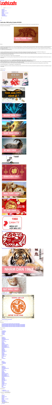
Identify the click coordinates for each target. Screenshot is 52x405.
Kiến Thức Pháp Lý (4, 15)
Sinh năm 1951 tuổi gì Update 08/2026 (7, 102)
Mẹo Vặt (3, 377)
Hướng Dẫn (3, 343)
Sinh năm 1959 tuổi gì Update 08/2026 (7, 215)
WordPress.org (4, 363)
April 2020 (3, 334)
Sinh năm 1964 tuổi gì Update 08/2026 (7, 319)
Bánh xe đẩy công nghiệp (5, 390)
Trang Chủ (3, 9)
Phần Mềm (3, 350)
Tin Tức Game (4, 356)
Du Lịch (3, 340)
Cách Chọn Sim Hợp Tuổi (5, 339)
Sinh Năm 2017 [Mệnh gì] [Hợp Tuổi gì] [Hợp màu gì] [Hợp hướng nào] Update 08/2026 (13, 324)
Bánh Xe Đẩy (4, 366)
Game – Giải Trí (4, 341)
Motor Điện (3, 349)
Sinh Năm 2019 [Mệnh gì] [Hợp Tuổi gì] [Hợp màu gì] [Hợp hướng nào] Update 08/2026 (13, 325)
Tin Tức (3, 355)
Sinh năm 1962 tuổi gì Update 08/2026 (7, 276)
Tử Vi (0, 20)
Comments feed (4, 362)
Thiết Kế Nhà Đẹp (4, 354)
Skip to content (2, 0)
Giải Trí (3, 13)
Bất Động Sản (4, 338)
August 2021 (3, 332)
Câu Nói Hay (3, 14)
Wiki (2, 357)
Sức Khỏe (3, 353)
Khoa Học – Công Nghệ (5, 344)
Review (3, 12)
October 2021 (3, 330)
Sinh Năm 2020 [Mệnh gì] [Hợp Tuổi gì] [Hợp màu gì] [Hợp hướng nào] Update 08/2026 (13, 326)
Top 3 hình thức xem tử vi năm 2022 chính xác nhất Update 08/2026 (11, 323)
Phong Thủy (3, 351)
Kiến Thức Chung (4, 10)
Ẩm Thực (3, 11)
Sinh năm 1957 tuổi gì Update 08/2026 (7, 181)
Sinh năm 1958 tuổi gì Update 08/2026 (7, 198)
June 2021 (3, 333)
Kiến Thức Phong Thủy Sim (5, 347)
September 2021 (4, 331)
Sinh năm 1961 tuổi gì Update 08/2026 (7, 248)
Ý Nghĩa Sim (3, 358)
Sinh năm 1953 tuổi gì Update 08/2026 (7, 120)
